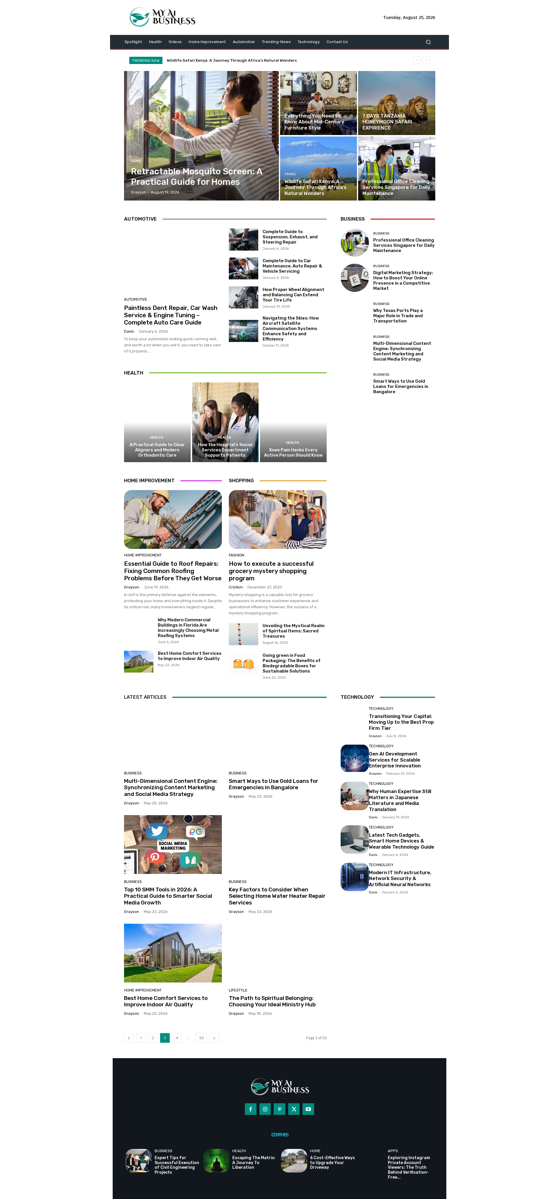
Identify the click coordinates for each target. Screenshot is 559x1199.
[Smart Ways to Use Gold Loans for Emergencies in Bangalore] (355, 384)
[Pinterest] (279, 1109)
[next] (426, 60)
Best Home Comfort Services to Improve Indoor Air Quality (190, 656)
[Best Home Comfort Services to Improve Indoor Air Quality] (138, 662)
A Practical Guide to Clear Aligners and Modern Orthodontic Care (157, 450)
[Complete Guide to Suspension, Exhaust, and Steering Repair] (243, 239)
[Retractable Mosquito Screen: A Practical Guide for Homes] (201, 136)
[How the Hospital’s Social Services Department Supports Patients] (225, 422)
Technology (381, 708)
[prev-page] (129, 1038)
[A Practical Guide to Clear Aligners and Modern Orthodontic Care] (157, 422)
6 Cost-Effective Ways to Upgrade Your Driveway (332, 1162)
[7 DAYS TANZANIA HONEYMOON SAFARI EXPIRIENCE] (396, 103)
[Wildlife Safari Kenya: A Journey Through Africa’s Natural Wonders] (318, 168)
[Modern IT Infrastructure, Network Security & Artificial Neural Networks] (355, 877)
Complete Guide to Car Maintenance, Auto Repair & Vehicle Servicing (292, 266)
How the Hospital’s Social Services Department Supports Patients (225, 450)
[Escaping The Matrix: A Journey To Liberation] (216, 1161)
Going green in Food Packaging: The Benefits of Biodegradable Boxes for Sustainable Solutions (292, 663)
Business (370, 174)
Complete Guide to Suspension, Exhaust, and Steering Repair (290, 237)
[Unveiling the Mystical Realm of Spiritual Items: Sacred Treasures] (243, 634)
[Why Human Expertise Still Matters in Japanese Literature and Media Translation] (355, 796)
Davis (129, 331)
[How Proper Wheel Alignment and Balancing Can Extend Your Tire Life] (243, 297)
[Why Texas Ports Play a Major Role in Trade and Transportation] (355, 313)
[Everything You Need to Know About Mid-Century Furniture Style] (318, 103)
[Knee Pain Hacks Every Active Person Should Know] (293, 422)
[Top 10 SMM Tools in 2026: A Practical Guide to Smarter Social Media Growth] (173, 844)
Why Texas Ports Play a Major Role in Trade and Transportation (398, 316)
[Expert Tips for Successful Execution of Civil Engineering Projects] (138, 1161)
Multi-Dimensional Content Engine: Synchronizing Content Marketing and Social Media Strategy (402, 351)
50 (201, 1037)
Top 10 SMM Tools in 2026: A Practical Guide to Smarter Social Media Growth (168, 896)
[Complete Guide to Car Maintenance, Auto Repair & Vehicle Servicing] (243, 269)
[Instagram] (265, 1109)
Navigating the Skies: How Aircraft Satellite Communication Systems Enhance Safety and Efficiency (291, 328)
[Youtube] (308, 1109)
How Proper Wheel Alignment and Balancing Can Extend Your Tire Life (293, 295)
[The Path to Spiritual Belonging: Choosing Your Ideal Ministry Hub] (278, 953)
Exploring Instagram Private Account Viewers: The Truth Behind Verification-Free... (409, 1167)
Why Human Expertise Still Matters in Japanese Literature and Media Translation (400, 800)
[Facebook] (250, 1109)
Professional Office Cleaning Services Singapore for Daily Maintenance (235, 60)
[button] (428, 42)
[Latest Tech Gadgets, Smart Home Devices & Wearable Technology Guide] (355, 839)
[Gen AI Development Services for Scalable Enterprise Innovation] (355, 758)
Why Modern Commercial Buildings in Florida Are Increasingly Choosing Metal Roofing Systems (188, 627)
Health (156, 437)
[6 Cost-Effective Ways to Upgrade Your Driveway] (294, 1161)
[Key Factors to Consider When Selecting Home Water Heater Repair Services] (278, 844)
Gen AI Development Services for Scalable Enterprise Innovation (395, 760)
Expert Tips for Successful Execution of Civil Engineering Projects (177, 1165)
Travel (368, 109)
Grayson (131, 587)
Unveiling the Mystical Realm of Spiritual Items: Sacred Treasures (294, 631)
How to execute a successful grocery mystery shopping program (271, 571)
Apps (393, 1151)
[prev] (416, 60)
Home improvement (143, 555)
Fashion (236, 555)
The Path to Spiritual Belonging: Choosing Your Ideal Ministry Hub (272, 1001)
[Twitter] (294, 1109)
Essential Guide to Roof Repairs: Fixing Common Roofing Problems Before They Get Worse (173, 571)
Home (136, 161)
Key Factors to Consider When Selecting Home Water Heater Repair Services (277, 896)
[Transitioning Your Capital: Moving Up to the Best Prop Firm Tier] (355, 721)
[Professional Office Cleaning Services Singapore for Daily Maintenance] (396, 168)
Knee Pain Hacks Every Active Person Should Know (293, 452)
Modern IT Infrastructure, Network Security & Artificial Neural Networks (400, 878)
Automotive (135, 299)
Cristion (236, 587)
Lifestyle (238, 990)
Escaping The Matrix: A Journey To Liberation (253, 1162)
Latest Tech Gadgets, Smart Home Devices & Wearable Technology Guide (401, 841)
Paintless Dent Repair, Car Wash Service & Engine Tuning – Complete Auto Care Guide (170, 315)
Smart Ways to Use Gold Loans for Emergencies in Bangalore (400, 386)
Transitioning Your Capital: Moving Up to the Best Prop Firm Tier (401, 722)
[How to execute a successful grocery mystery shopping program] (278, 519)
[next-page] (214, 1038)
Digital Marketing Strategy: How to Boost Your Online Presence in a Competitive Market (403, 280)
